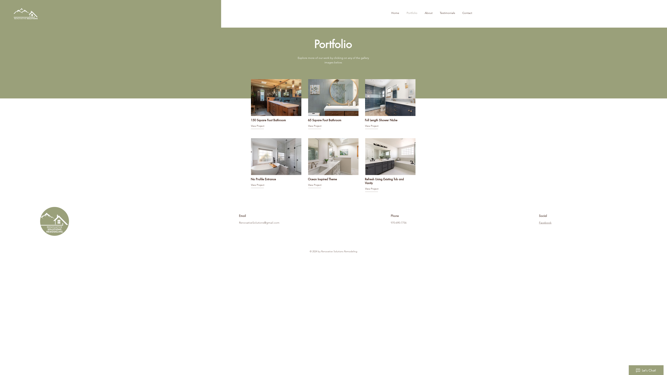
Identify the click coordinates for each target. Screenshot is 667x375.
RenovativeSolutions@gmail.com (259, 222)
